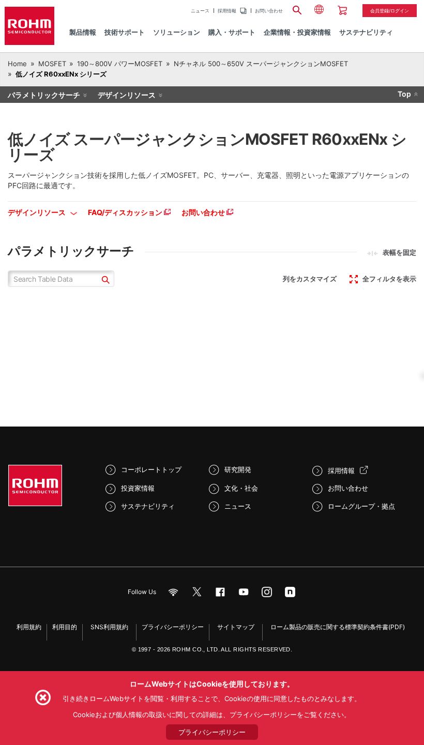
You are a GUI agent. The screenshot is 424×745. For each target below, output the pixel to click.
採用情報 (227, 10)
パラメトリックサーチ (44, 94)
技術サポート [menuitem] (124, 32)
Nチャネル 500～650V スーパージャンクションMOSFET (261, 63)
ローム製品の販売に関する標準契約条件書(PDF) (337, 627)
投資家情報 (138, 488)
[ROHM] (29, 26)
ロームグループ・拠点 (361, 506)
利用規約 (29, 627)
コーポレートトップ (151, 469)
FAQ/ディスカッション (126, 212)
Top (404, 93)
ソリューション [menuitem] (176, 32)
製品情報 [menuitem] (82, 32)
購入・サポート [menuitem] (231, 32)
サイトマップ (235, 627)
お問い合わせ (269, 10)
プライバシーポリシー (173, 627)
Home (17, 63)
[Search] (297, 9)
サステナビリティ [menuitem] (366, 32)
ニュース (200, 10)
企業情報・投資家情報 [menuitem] (297, 32)
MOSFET (52, 63)
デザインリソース (127, 94)
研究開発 (237, 469)
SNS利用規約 (109, 627)
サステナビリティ (148, 506)
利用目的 (64, 627)
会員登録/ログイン (389, 10)
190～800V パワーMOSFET (119, 63)
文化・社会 (241, 488)
